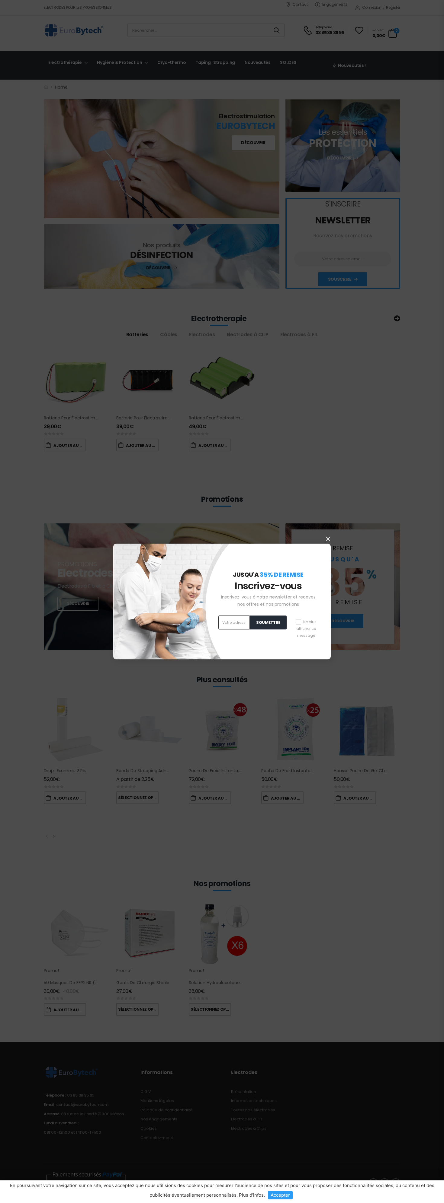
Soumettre (268, 622)
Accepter (280, 1195)
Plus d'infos (251, 1195)
